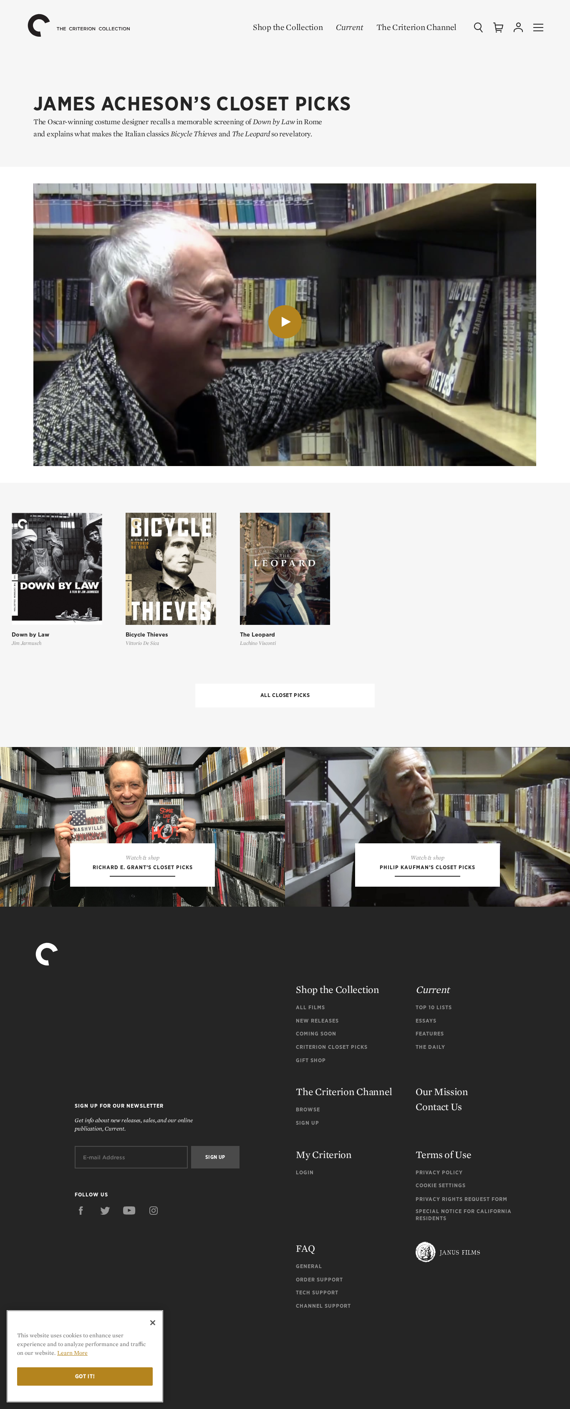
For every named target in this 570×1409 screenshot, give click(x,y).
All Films (310, 1007)
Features (430, 1033)
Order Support (319, 1279)
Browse (308, 1109)
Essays (426, 1021)
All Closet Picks (285, 695)
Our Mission (442, 1091)
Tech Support (317, 1292)
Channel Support (323, 1306)
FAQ (305, 1248)
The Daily (430, 1047)
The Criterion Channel (416, 27)
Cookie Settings (441, 1185)
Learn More (72, 1352)
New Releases (317, 1021)
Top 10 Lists (434, 1007)
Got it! (85, 1376)
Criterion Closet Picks (332, 1047)
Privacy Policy (439, 1172)
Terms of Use (443, 1154)
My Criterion (323, 1154)
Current (349, 27)
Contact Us (439, 1106)
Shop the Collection (288, 27)
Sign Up (307, 1123)
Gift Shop (311, 1060)
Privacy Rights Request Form (461, 1199)
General (309, 1266)
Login (305, 1172)
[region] (85, 1356)
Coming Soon (316, 1033)
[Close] (153, 1323)
